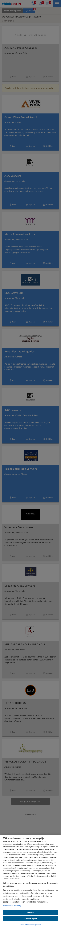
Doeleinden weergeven (30, 924)
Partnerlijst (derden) (12, 905)
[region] (30, 881)
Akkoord (30, 912)
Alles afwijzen (30, 918)
